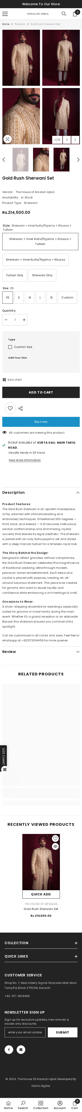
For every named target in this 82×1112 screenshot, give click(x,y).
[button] (67, 140)
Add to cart (41, 392)
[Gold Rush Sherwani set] (41, 862)
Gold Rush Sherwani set (41, 909)
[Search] (64, 14)
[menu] (5, 14)
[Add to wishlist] (10, 408)
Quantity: (9, 311)
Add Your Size (17, 357)
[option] (21, 87)
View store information (25, 460)
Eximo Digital (41, 1086)
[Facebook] (9, 1049)
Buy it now (41, 421)
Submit (62, 1032)
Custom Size (23, 347)
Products (20, 24)
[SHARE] (19, 408)
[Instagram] (21, 1049)
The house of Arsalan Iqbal (35, 192)
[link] (41, 795)
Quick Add (41, 894)
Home (5, 24)
